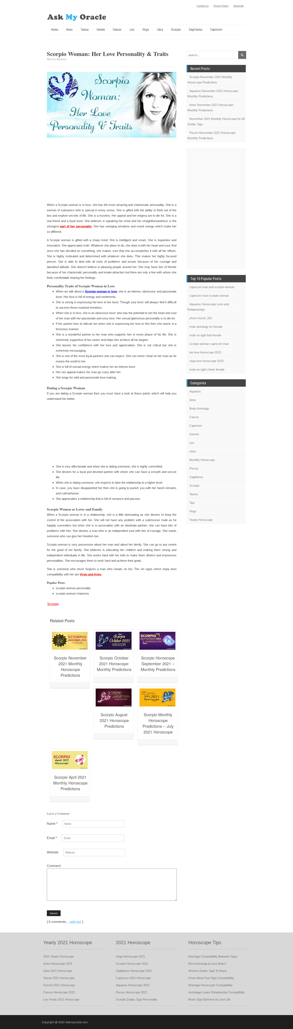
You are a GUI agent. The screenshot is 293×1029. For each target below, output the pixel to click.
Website (52, 852)
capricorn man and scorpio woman (211, 287)
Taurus (85, 29)
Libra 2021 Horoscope (57, 970)
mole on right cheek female (206, 369)
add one (75, 921)
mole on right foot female (205, 335)
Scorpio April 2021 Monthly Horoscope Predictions (70, 782)
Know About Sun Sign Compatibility (211, 978)
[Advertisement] (111, 171)
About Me (238, 6)
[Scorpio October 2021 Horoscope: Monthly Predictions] (114, 641)
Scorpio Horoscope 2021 (132, 963)
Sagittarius (195, 29)
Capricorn (216, 29)
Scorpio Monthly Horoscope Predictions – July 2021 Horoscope (158, 723)
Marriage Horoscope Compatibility (210, 985)
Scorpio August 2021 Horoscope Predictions (114, 720)
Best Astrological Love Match (207, 963)
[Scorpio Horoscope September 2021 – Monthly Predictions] (157, 641)
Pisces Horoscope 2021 (131, 992)
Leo (132, 29)
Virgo (145, 29)
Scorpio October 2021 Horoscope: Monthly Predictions (114, 663)
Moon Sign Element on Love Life (209, 999)
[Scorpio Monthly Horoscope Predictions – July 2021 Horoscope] (157, 697)
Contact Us (203, 6)
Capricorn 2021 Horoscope (133, 978)
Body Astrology (199, 408)
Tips (192, 502)
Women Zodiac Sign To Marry (207, 970)
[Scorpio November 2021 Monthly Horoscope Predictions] (70, 641)
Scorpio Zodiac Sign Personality (136, 999)
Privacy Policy (221, 6)
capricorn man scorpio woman (209, 295)
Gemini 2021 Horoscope (59, 985)
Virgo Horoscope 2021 (130, 956)
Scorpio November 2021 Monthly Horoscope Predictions (70, 666)
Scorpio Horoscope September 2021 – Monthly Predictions (158, 663)
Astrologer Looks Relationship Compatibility (216, 992)
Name (52, 823)
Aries (69, 29)
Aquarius (195, 391)
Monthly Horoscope (202, 460)
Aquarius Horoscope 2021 (133, 985)
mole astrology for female (205, 326)
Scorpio (176, 29)
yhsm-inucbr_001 (200, 318)
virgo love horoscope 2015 (206, 361)
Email (52, 838)
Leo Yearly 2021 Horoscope (61, 999)
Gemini (101, 29)
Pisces (193, 468)
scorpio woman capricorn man (209, 343)
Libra (160, 29)
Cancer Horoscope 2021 (59, 992)
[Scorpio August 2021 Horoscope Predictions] (114, 697)
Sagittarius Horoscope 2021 (134, 970)
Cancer (117, 29)
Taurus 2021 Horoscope (58, 978)
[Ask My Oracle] (77, 17)
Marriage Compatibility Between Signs (213, 956)
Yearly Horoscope (201, 519)
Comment (54, 866)
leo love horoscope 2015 (205, 352)
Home (54, 29)
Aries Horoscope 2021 (57, 963)
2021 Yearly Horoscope (58, 956)
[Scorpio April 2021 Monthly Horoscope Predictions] (70, 760)
